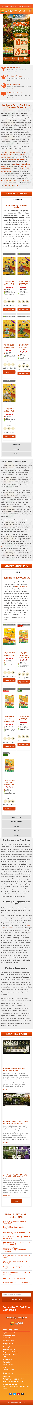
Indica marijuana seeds (9, 180)
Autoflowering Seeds (9, 1335)
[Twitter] (14, 1394)
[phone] (20, 11)
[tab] (16, 200)
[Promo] (16, 39)
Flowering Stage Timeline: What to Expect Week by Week (15, 1069)
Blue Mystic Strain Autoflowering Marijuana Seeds (9, 345)
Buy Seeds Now (9, 309)
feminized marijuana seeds (16, 159)
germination (5, 546)
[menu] (15, 11)
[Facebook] (10, 1394)
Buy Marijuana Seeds (9, 1333)
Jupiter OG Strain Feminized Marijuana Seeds (9, 653)
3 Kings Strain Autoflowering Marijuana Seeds (9, 283)
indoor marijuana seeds (13, 152)
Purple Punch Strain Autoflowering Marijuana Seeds (24, 283)
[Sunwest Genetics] (16, 1053)
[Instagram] (22, 1394)
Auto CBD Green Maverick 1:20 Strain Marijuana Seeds (24, 346)
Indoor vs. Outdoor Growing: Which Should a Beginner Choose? (15, 1122)
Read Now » (6, 1090)
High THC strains (21, 586)
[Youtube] (18, 1394)
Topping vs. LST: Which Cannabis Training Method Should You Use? (15, 1175)
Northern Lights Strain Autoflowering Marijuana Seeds (9, 719)
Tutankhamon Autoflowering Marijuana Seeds (9, 409)
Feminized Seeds (8, 1338)
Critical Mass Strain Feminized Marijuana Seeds (9, 782)
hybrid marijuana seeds (12, 185)
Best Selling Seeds (8, 1340)
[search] (24, 11)
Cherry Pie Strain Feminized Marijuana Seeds (24, 718)
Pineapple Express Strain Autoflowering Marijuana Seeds (23, 654)
